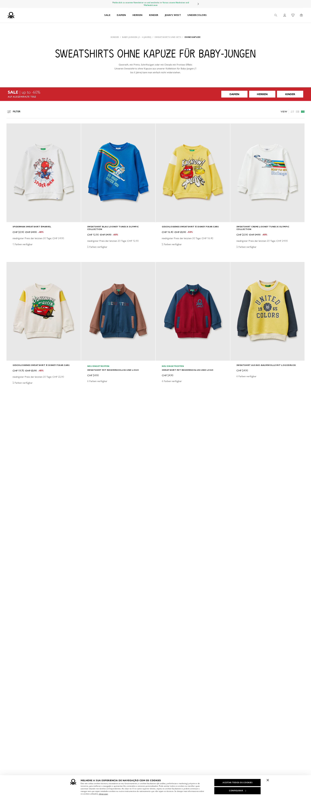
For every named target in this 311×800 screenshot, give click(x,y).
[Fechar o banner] (268, 780)
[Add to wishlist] (12, 127)
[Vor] (198, 3)
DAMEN (121, 15)
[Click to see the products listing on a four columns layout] (297, 111)
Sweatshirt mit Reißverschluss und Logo (113, 370)
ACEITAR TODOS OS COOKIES (237, 782)
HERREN (137, 15)
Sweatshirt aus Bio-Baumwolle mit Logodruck (266, 365)
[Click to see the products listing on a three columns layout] (303, 111)
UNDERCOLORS (197, 15)
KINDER (153, 15)
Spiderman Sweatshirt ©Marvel (32, 226)
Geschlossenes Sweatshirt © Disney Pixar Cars (190, 226)
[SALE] (155, 94)
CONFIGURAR (236, 790)
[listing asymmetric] (292, 111)
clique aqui (103, 794)
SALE (107, 15)
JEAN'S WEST (173, 15)
